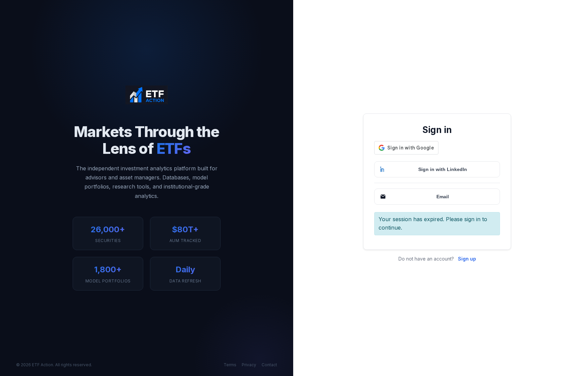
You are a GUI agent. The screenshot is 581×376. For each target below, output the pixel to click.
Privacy (249, 364)
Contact (269, 364)
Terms (230, 364)
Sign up (467, 259)
